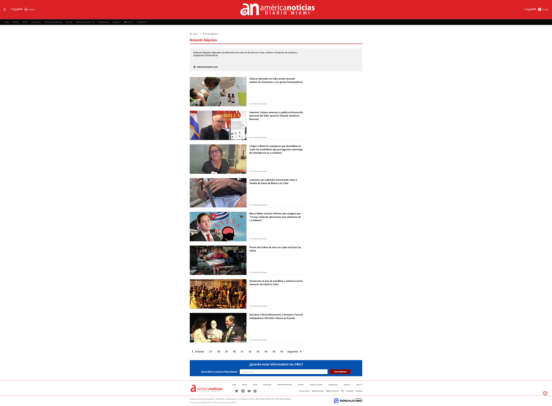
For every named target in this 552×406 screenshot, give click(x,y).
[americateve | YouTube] (249, 390)
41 (242, 351)
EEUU (25, 21)
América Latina (83, 21)
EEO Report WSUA (283, 399)
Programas (103, 21)
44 (265, 351)
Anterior (198, 351)
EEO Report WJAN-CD (265, 399)
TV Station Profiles (246, 399)
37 (210, 351)
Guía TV (130, 21)
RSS (342, 391)
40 (234, 351)
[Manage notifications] (545, 393)
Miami (16, 21)
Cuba (6, 21)
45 (273, 351)
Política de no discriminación (202, 399)
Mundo (69, 21)
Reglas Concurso (332, 391)
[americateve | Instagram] (255, 390)
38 (218, 351)
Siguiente (293, 351)
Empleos (358, 391)
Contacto (349, 391)
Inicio (195, 34)
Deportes (36, 21)
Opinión (116, 21)
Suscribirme (340, 371)
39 (226, 351)
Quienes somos (318, 391)
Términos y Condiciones (226, 399)
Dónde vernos (304, 391)
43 (258, 351)
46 (281, 351)
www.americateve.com (207, 67)
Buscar (142, 21)
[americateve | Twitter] (236, 390)
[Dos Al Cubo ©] (348, 402)
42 (250, 351)
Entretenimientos (53, 21)
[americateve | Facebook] (243, 390)
